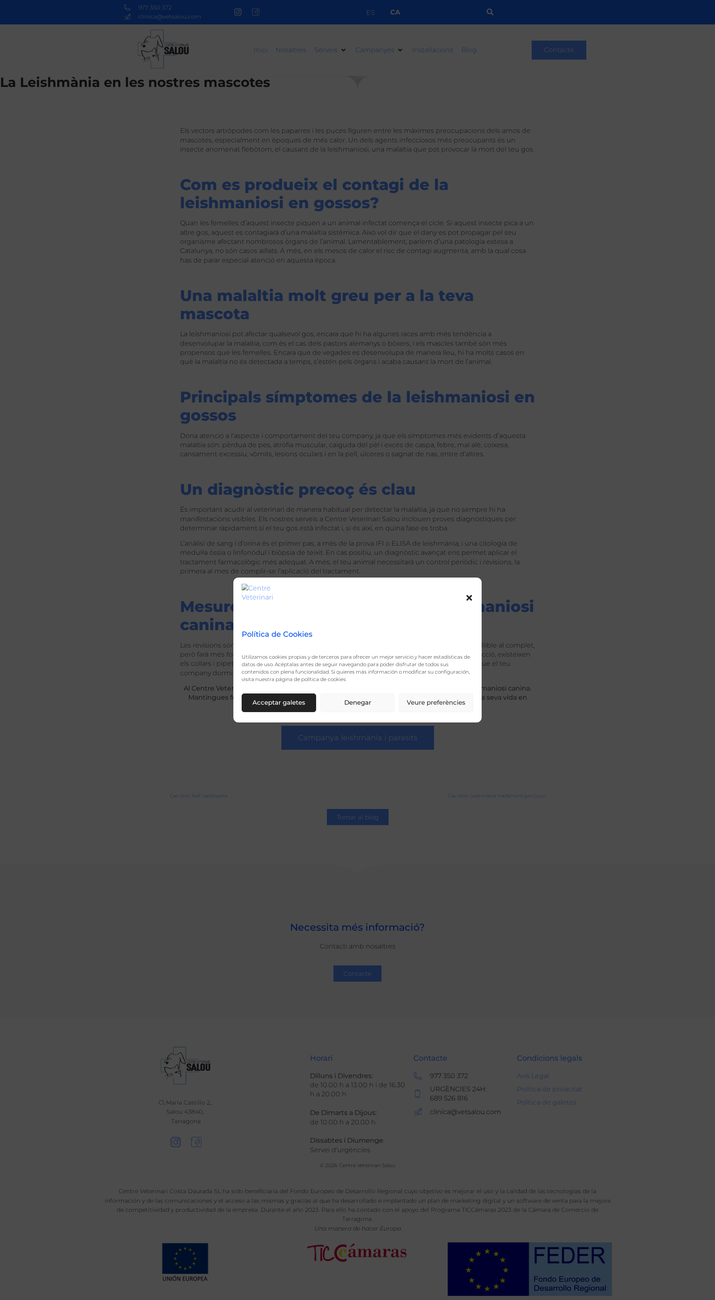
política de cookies (323, 679)
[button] (469, 598)
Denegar (357, 703)
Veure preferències (436, 703)
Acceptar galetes (278, 703)
